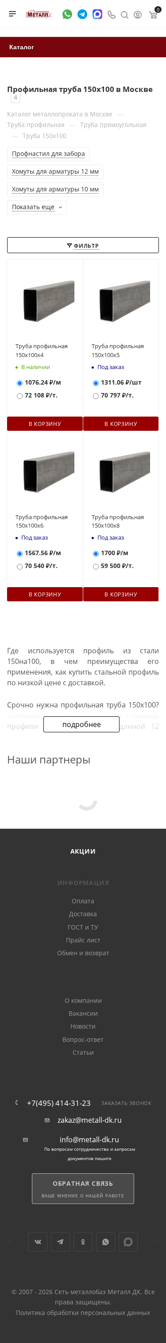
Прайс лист (83, 940)
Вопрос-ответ (83, 1039)
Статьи (83, 1052)
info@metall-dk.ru (89, 1139)
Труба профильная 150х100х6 (41, 521)
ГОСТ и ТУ (83, 927)
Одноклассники (83, 1242)
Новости (83, 1026)
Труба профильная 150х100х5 (118, 350)
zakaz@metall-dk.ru (90, 1120)
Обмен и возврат (83, 953)
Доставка (83, 914)
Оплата (83, 901)
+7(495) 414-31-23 (59, 1103)
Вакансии (83, 1013)
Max (128, 1242)
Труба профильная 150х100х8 (118, 521)
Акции (83, 851)
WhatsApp (105, 1242)
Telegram (60, 1242)
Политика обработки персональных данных (83, 1312)
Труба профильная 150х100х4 (41, 350)
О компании (83, 1000)
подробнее (81, 724)
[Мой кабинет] (138, 14)
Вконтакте (37, 1242)
